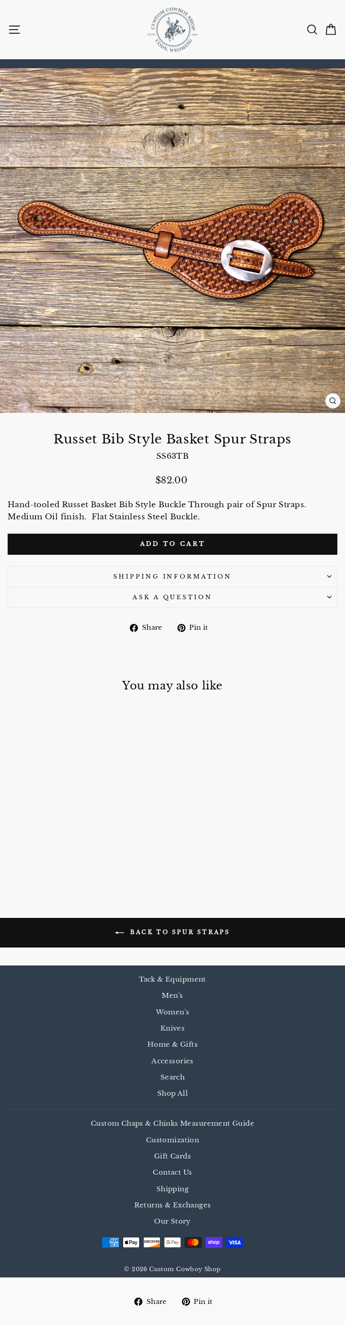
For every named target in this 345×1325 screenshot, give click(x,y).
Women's (173, 1012)
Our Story (172, 1221)
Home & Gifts (172, 1044)
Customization (172, 1140)
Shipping (172, 1189)
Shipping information (172, 576)
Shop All (172, 1093)
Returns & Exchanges (172, 1205)
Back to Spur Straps (179, 932)
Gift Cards (172, 1156)
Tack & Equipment (172, 979)
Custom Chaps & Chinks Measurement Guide (172, 1123)
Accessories (172, 1061)
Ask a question (173, 597)
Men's (172, 995)
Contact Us (172, 1172)
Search (172, 1077)
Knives (172, 1028)
